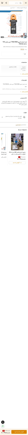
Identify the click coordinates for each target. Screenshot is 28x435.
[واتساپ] (2, 425)
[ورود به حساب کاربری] (6, 3)
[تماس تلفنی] (2, 422)
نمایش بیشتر (25, 74)
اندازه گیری (12, 7)
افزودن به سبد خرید (19, 432)
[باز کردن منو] (25, 3)
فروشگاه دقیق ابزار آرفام (22, 7)
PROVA (22, 49)
